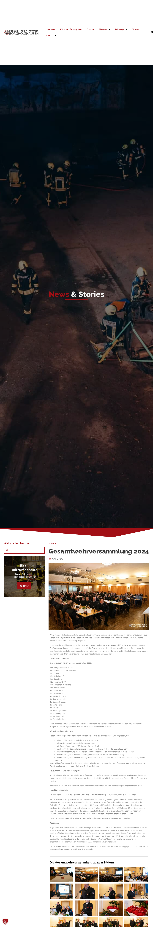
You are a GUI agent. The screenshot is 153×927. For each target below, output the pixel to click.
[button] (5, 921)
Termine (135, 29)
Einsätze (90, 29)
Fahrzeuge (119, 29)
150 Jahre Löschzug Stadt (71, 29)
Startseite (50, 29)
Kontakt (49, 35)
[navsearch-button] (7, 550)
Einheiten (103, 29)
